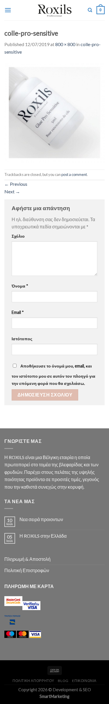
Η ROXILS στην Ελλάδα (43, 536)
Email (18, 312)
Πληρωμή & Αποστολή (27, 559)
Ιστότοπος (22, 338)
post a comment (74, 174)
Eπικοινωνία (84, 680)
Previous (15, 184)
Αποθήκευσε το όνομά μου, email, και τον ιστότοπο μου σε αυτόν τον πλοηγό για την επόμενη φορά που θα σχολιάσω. (53, 374)
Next (12, 191)
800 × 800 (65, 44)
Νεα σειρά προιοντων (41, 519)
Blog (63, 680)
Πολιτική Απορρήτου (33, 680)
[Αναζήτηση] (90, 10)
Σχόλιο (18, 236)
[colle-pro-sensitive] (54, 111)
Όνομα (20, 285)
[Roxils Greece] (54, 10)
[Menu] (7, 10)
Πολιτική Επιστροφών (26, 570)
